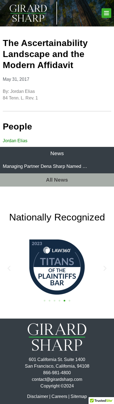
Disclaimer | (38, 396)
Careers (59, 396)
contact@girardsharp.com (57, 379)
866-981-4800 (57, 372)
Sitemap (79, 396)
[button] (106, 13)
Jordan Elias (15, 140)
